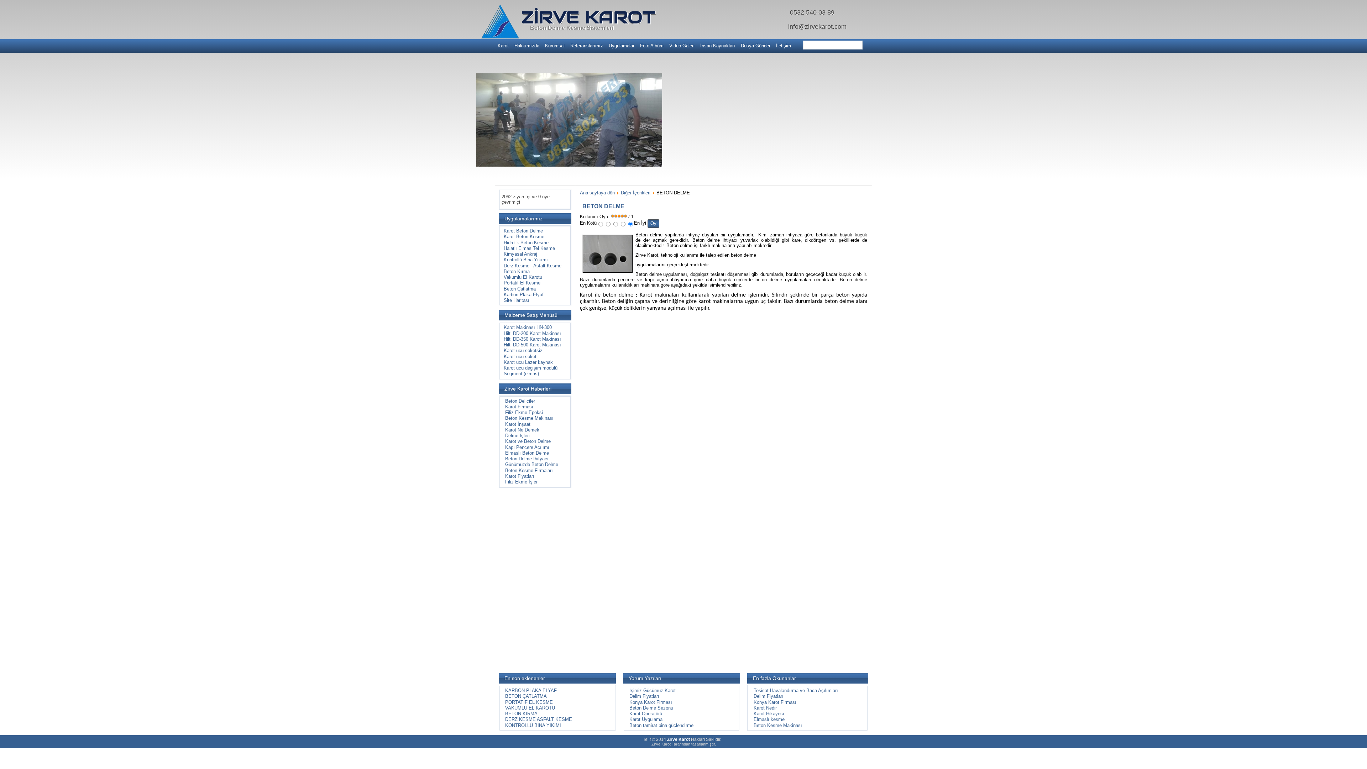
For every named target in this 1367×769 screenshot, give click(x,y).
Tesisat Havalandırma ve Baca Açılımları (796, 690)
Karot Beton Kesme (524, 236)
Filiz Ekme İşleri (522, 482)
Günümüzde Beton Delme (531, 464)
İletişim (783, 45)
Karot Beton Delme (523, 231)
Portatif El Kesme (522, 283)
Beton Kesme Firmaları (529, 470)
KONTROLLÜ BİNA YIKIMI (533, 725)
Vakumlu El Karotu (523, 277)
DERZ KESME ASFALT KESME (538, 719)
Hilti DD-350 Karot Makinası (532, 339)
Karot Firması (519, 406)
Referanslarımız (586, 45)
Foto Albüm (652, 45)
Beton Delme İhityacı (527, 458)
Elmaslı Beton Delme (527, 453)
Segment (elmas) (521, 373)
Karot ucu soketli (521, 356)
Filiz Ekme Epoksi (524, 412)
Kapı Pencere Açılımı (527, 447)
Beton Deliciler (520, 401)
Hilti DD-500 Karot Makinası (532, 344)
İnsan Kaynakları (717, 45)
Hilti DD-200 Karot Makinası (532, 333)
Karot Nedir (765, 708)
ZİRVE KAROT (588, 17)
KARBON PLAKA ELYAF (531, 690)
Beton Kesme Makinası (529, 418)
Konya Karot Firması (650, 702)
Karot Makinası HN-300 (528, 327)
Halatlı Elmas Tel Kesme (529, 248)
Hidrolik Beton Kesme (526, 242)
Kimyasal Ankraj (520, 254)
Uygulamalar (621, 45)
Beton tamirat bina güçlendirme (661, 725)
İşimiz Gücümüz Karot (652, 690)
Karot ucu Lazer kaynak (528, 362)
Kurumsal (555, 45)
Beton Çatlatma (520, 289)
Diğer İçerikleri (635, 192)
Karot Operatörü (645, 713)
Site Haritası (516, 300)
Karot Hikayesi (769, 713)
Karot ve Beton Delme (528, 441)
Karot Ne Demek (522, 430)
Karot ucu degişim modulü (530, 368)
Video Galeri (682, 45)
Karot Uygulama (645, 719)
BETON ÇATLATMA (526, 696)
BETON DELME (603, 206)
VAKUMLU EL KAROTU (530, 708)
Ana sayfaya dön (597, 192)
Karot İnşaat (517, 424)
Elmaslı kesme (769, 719)
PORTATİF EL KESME (529, 702)
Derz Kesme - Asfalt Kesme (532, 265)
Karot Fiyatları (519, 476)
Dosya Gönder (755, 45)
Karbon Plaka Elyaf (524, 294)
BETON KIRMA (521, 713)
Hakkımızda (526, 45)
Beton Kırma (517, 271)
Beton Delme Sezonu (651, 708)
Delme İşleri (517, 435)
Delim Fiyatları (644, 696)
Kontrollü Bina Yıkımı (526, 259)
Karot (503, 45)
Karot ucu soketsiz (523, 350)
